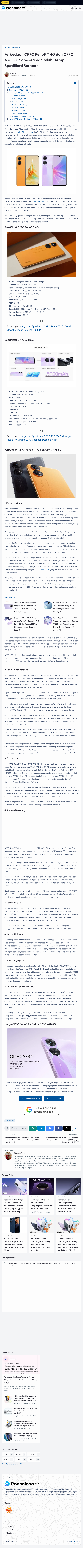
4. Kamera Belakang (19, 104)
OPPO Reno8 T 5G (25, 132)
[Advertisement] (41, 28)
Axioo (18, 1459)
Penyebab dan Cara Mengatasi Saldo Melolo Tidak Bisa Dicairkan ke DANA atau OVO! (21, 1380)
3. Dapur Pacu (17, 102)
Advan (18, 1454)
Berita (31, 1459)
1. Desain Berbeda (18, 96)
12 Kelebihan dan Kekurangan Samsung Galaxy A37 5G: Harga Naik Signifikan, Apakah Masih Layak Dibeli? (68, 1244)
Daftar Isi (10, 83)
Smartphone (10, 1120)
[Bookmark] (7, 1129)
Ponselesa (10, 1529)
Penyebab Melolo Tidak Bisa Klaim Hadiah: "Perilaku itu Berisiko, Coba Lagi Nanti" (25, 1411)
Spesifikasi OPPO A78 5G (18, 90)
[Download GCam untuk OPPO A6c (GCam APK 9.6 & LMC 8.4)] (8, 1440)
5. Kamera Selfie (18, 107)
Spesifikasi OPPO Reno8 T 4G (19, 87)
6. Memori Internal (19, 110)
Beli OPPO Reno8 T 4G (30, 1098)
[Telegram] (41, 1128)
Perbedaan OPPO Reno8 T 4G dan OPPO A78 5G (27, 93)
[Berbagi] (75, 1128)
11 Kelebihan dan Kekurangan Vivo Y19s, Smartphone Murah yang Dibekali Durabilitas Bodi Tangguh (25, 1398)
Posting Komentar (20, 1128)
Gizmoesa (10, 1526)
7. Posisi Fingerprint (19, 113)
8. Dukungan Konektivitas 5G (23, 116)
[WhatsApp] (33, 1128)
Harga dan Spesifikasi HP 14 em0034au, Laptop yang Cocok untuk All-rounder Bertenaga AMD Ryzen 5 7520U (21, 1140)
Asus (5, 1459)
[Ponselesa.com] (13, 8)
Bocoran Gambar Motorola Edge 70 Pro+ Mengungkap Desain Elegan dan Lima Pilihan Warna (14, 1244)
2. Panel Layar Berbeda (20, 99)
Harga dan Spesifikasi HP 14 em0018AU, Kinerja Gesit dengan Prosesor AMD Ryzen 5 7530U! (25, 1423)
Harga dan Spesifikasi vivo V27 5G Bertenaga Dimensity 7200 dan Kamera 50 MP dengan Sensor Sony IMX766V (62, 1140)
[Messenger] (50, 1128)
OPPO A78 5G (38, 201)
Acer (5, 1454)
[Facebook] (58, 1128)
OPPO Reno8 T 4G (42, 570)
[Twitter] (67, 1128)
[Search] (76, 8)
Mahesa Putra (19, 1153)
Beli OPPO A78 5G (54, 1098)
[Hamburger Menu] (80, 8)
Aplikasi (31, 1454)
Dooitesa (10, 1533)
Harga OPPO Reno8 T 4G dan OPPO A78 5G (25, 119)
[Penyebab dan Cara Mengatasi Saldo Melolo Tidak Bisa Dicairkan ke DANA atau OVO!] (21, 1374)
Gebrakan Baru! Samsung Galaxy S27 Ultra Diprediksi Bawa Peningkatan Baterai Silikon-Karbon (67, 1206)
